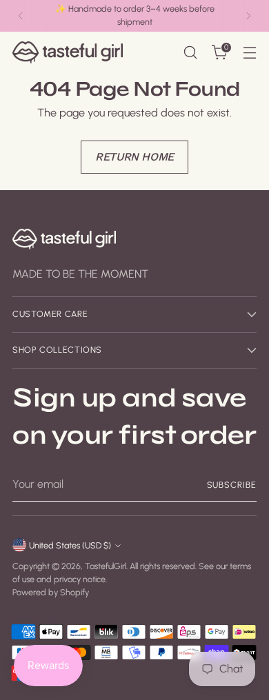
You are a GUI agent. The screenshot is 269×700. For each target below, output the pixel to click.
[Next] (248, 16)
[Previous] (21, 16)
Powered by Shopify (50, 592)
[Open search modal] (190, 53)
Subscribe (232, 485)
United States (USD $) (70, 545)
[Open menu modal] (249, 53)
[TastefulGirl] (67, 52)
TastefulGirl (105, 566)
